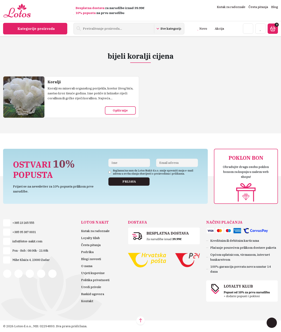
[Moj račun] (248, 28)
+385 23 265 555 (23, 223)
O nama (86, 266)
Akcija (219, 29)
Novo (203, 29)
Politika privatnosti (95, 280)
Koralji (54, 82)
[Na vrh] (140, 320)
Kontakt (87, 301)
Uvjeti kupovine (93, 273)
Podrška (87, 252)
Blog (274, 7)
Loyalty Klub (90, 238)
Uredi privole (91, 287)
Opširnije (120, 110)
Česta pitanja (258, 7)
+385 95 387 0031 (24, 232)
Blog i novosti (91, 259)
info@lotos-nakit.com (27, 241)
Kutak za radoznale (231, 7)
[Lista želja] (260, 28)
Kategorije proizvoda (36, 29)
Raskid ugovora (92, 294)
